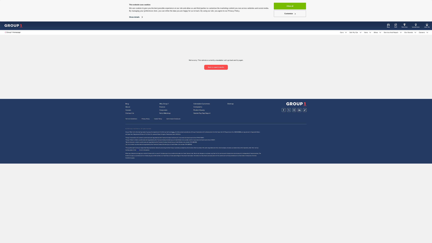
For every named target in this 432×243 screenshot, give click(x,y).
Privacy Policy (146, 119)
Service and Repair (391, 32)
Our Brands (408, 32)
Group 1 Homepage (13, 32)
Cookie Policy (158, 119)
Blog (127, 104)
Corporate (163, 110)
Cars (342, 32)
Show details (134, 17)
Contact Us (129, 113)
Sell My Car (354, 32)
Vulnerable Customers (201, 104)
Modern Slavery (199, 110)
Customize (288, 14)
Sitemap (230, 104)
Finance (162, 107)
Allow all (290, 6)
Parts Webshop (165, 113)
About (127, 107)
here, (173, 132)
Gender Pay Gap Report (201, 113)
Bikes (376, 32)
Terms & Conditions (131, 119)
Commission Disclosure (173, 119)
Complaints (197, 107)
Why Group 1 (164, 104)
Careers (422, 32)
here (137, 150)
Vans (366, 32)
